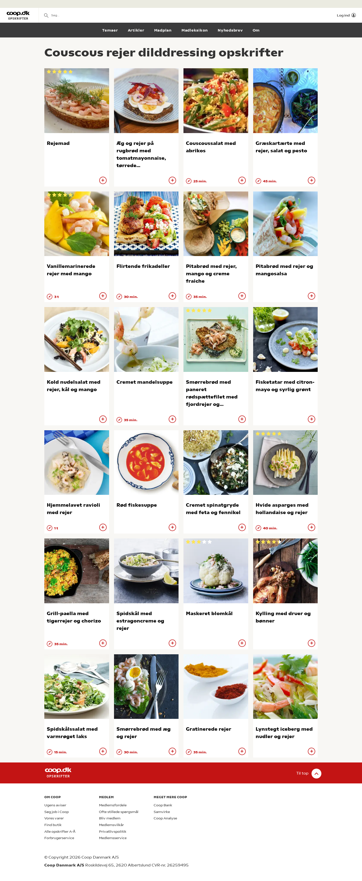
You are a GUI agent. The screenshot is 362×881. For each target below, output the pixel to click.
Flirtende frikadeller (143, 266)
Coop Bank (163, 805)
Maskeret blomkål (209, 613)
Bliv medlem (109, 818)
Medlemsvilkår (111, 825)
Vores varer (54, 818)
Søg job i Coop (56, 812)
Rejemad (58, 143)
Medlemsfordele (113, 805)
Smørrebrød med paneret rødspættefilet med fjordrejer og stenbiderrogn (212, 397)
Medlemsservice (113, 838)
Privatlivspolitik (112, 831)
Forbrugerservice (59, 838)
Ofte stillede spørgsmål (118, 812)
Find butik (53, 825)
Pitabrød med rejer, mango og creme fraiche (211, 273)
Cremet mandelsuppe (144, 382)
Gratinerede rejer (208, 729)
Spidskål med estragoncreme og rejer (140, 621)
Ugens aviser (55, 805)
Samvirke (162, 812)
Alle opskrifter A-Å (59, 831)
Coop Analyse (165, 818)
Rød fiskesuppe (136, 505)
